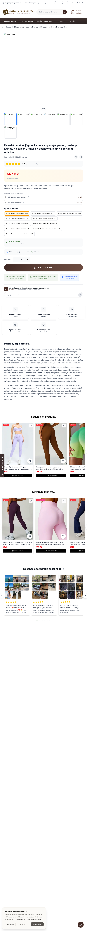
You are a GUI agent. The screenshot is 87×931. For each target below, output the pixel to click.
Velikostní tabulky (56, 3)
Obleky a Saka (27, 21)
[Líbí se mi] (76, 157)
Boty (61, 21)
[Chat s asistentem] (81, 925)
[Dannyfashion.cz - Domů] (19, 12)
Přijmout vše (37, 924)
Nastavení (21, 924)
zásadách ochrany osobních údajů (29, 919)
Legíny (8, 27)
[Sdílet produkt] (81, 157)
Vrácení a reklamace (47, 3)
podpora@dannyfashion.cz (13, 3)
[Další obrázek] (80, 72)
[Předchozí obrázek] (7, 72)
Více (73, 21)
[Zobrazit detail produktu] (29, 461)
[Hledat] (65, 12)
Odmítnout (10, 924)
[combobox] (51, 12)
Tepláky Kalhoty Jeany (45, 21)
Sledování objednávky (65, 3)
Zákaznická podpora (30, 3)
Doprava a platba (39, 3)
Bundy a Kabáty (10, 21)
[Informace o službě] (28, 197)
